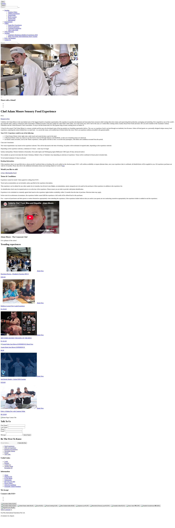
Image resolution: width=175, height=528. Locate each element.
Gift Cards (7, 454)
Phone (3, 429)
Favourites (8, 468)
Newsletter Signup (9, 451)
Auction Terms (8, 466)
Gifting (6, 23)
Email (3, 431)
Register (6, 463)
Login (6, 461)
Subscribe (22, 443)
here (63, 166)
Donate (6, 452)
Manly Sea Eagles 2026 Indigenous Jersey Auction (22, 36)
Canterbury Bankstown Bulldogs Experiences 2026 (23, 35)
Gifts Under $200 (13, 30)
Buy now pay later (9, 481)
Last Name (4, 427)
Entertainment (8, 22)
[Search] (18, 7)
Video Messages (9, 31)
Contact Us (7, 40)
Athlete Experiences (14, 13)
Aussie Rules (12, 15)
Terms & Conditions (10, 485)
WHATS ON (8, 476)
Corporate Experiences (14, 28)
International (11, 20)
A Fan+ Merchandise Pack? (9, 173)
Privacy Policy (8, 483)
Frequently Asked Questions (12, 486)
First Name (4, 425)
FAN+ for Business (10, 38)
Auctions (7, 33)
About (6, 475)
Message (3, 435)
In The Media (8, 478)
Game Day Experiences (15, 25)
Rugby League (12, 17)
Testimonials (8, 480)
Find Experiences (9, 446)
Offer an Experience (10, 448)
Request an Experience (11, 449)
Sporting (6, 10)
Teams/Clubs (11, 18)
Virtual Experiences (13, 26)
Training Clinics (12, 12)
